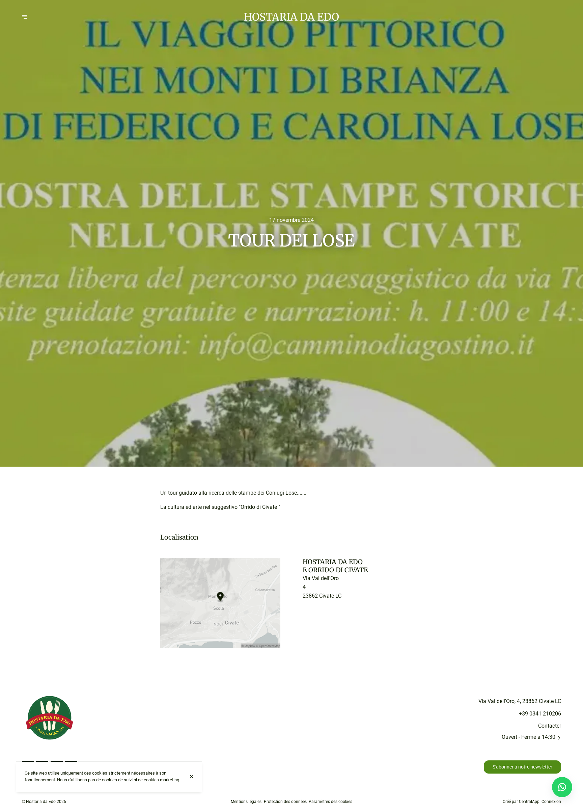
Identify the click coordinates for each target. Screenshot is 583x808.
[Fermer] (192, 777)
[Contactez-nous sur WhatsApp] (562, 787)
